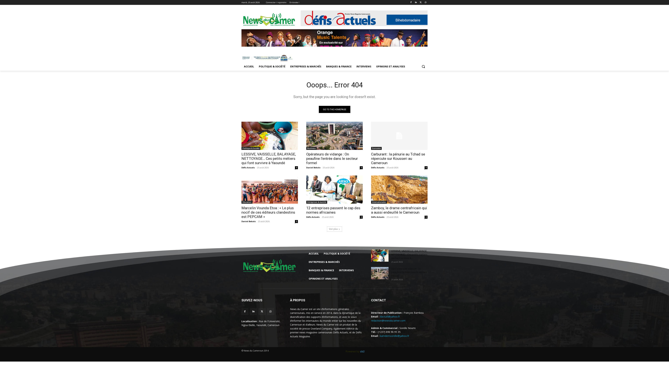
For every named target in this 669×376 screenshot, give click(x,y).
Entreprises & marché (316, 202)
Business (311, 148)
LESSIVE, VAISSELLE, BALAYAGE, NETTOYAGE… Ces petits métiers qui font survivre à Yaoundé (268, 158)
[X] (421, 3)
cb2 (362, 351)
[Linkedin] (416, 3)
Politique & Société (251, 148)
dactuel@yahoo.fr (390, 316)
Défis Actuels (248, 167)
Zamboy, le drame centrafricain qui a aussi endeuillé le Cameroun (399, 210)
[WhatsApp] (426, 3)
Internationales (379, 202)
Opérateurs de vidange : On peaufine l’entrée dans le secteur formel (332, 158)
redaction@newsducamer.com (388, 320)
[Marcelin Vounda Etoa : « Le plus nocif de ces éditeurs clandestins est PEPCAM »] (269, 189)
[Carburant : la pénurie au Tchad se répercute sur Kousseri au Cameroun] (399, 136)
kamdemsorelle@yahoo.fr (394, 336)
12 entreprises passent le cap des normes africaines (333, 210)
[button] (423, 66)
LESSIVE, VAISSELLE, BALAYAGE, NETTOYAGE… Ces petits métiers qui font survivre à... (409, 255)
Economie (376, 148)
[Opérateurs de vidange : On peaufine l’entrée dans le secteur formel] (334, 136)
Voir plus (333, 229)
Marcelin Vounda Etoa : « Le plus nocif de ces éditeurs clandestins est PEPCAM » (268, 212)
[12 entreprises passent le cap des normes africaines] (334, 189)
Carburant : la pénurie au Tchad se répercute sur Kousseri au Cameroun (398, 158)
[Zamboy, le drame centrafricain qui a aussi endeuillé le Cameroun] (399, 189)
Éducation (247, 202)
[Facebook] (411, 3)
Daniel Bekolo (313, 167)
